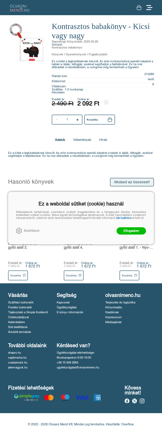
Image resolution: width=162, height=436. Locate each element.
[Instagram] (142, 401)
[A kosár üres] (139, 7)
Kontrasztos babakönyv (67, 47)
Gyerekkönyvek (76, 54)
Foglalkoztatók (98, 54)
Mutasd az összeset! (132, 182)
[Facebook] (127, 401)
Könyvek (57, 54)
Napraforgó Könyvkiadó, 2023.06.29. (75, 41)
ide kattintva (124, 217)
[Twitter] (134, 401)
